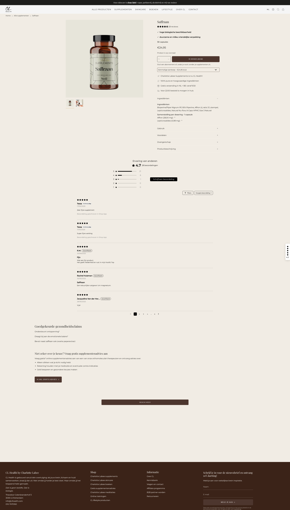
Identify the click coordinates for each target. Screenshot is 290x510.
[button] (123, 9)
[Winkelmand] (283, 9)
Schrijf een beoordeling (163, 179)
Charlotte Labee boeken (101, 484)
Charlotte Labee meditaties (102, 492)
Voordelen (162, 135)
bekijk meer (144, 402)
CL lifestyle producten (100, 500)
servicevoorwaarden (210, 509)
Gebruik (160, 128)
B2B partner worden (156, 492)
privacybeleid (242, 508)
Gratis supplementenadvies (102, 488)
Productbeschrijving (166, 149)
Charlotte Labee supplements (104, 476)
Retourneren (153, 496)
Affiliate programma (156, 488)
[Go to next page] (159, 314)
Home (8, 16)
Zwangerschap (164, 142)
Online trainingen (98, 496)
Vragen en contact (155, 484)
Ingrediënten (163, 98)
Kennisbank (152, 480)
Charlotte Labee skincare (101, 480)
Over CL (150, 476)
